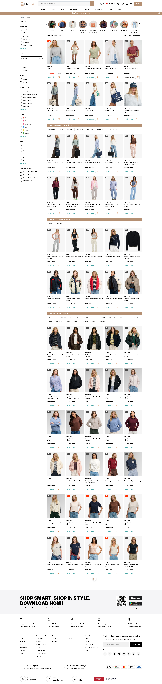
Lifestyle (86, 9)
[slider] (20, 56)
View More (23, 48)
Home (22, 17)
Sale (111, 9)
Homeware (73, 9)
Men (53, 9)
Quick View (52, 77)
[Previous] (47, 24)
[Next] (140, 24)
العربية (102, 3)
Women (43, 9)
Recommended (134, 36)
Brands (119, 9)
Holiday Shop (99, 9)
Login (138, 3)
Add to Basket (129, 77)
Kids (62, 9)
